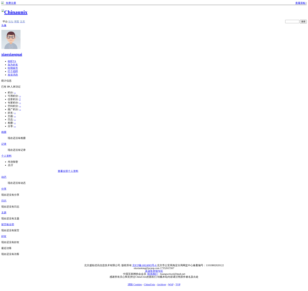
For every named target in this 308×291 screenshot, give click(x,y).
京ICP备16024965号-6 (144, 265)
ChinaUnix (149, 284)
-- (15, 92)
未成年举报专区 (154, 271)
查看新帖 (300, 3)
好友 (3, 236)
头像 (3, 25)
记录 (3, 144)
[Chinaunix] (14, 12)
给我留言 (13, 68)
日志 (3, 200)
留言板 (5, 224)
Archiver (161, 284)
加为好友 (13, 64)
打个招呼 (13, 71)
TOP (177, 284)
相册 (3, 132)
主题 (3, 212)
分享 (3, 188)
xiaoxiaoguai (11, 54)
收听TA (12, 61)
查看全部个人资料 (68, 171)
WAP (170, 284)
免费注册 (11, 3)
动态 (3, 177)
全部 (11, 224)
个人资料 (6, 155)
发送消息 (13, 74)
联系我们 (152, 274)
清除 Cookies (135, 284)
